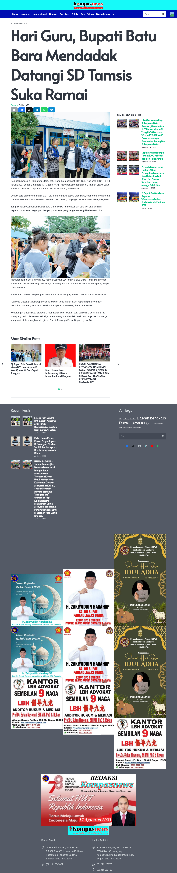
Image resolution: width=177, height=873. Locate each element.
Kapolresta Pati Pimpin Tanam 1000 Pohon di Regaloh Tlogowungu (152, 155)
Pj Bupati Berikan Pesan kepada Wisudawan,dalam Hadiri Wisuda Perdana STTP (153, 199)
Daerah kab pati (158, 423)
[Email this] (14, 109)
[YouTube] (152, 446)
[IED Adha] (140, 651)
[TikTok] (146, 446)
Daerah (14, 105)
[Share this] (21, 109)
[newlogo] (88, 830)
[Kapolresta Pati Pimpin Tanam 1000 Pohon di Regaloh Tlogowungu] (122, 153)
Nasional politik (136, 427)
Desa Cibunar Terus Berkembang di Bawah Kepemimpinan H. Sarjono (58, 373)
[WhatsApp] (158, 446)
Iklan (120, 427)
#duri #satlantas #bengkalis (127, 419)
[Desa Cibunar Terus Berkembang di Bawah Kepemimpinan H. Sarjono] (60, 346)
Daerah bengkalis (151, 418)
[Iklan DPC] (88, 652)
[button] (59, 389)
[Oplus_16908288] (88, 5)
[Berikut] (118, 364)
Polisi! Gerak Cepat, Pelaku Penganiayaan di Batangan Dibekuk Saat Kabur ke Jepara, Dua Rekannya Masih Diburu (45, 445)
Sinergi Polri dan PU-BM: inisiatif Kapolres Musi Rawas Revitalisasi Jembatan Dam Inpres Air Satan (45, 423)
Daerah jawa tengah (136, 423)
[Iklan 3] (37, 651)
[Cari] (163, 14)
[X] (133, 446)
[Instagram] (139, 446)
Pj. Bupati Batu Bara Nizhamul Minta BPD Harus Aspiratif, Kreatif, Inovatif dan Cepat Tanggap (26, 369)
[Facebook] (127, 446)
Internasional (127, 427)
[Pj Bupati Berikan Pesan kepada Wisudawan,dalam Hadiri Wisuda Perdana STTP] (122, 193)
